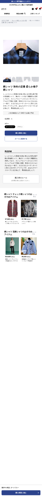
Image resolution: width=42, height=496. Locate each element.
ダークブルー (10, 127)
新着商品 (7, 13)
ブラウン (20, 127)
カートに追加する (21, 139)
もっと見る (35, 195)
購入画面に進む (21, 133)
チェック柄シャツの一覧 (19, 20)
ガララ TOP (5, 20)
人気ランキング (35, 13)
